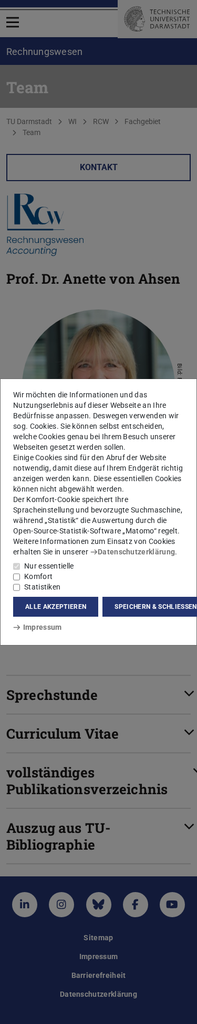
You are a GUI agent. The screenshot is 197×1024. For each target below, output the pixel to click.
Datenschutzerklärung (136, 552)
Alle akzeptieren (55, 606)
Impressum (42, 627)
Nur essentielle (49, 566)
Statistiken (42, 587)
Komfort (38, 576)
